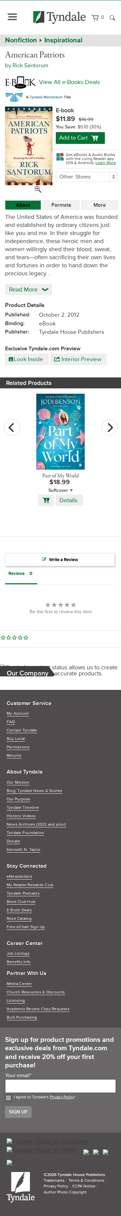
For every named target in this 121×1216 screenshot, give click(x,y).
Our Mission (18, 782)
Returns (14, 755)
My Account (18, 713)
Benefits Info (19, 962)
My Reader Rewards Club (30, 885)
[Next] (110, 427)
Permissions (18, 747)
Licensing (16, 1000)
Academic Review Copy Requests (38, 1009)
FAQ (11, 721)
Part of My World (60, 476)
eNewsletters (19, 876)
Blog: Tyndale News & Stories (35, 790)
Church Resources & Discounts (36, 992)
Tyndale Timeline (23, 807)
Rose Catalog (19, 918)
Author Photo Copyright (65, 1192)
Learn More (105, 162)
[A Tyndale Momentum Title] (40, 96)
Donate (13, 841)
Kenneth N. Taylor (23, 849)
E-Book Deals (19, 910)
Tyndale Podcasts (23, 893)
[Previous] (12, 427)
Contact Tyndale (22, 730)
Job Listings (18, 953)
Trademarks (54, 1180)
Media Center (19, 983)
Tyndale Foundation (25, 832)
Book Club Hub (21, 901)
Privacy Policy (62, 1097)
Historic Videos (21, 816)
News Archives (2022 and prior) (36, 824)
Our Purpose (19, 799)
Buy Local (16, 738)
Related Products (29, 383)
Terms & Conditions (86, 1180)
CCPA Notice (83, 1186)
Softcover (58, 490)
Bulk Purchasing (22, 1017)
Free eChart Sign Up (26, 927)
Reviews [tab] (16, 573)
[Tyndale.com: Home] (59, 17)
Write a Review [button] (63, 559)
